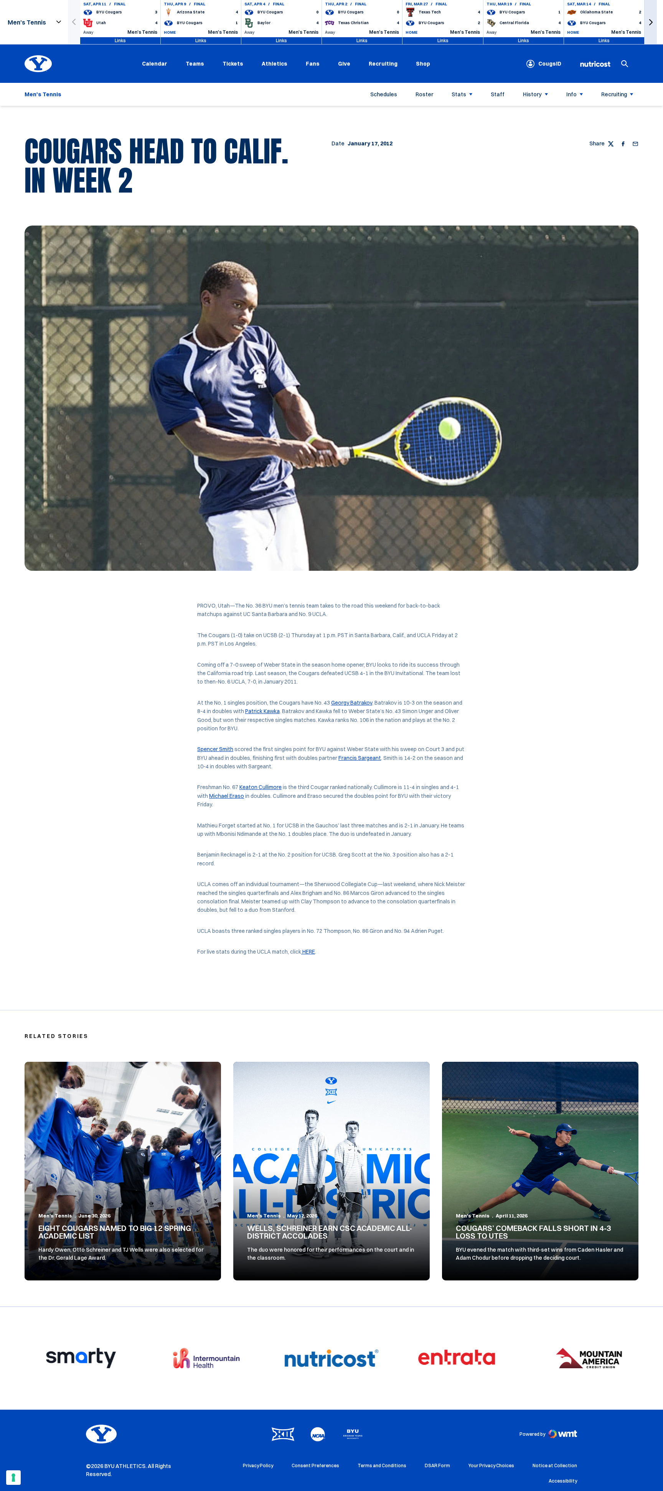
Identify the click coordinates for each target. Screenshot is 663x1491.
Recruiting (383, 63)
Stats (459, 94)
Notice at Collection (555, 1465)
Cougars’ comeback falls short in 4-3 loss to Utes (533, 1232)
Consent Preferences (315, 1465)
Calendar (154, 63)
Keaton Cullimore (260, 787)
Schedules (383, 94)
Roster (424, 94)
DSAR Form (437, 1465)
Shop (423, 63)
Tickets (233, 63)
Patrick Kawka (262, 711)
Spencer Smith (215, 749)
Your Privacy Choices (491, 1465)
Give (344, 63)
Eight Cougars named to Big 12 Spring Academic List (114, 1232)
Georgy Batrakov (351, 702)
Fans (313, 63)
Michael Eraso (226, 795)
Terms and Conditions (382, 1465)
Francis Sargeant (359, 758)
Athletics (274, 63)
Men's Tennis (55, 1216)
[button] (651, 22)
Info (571, 94)
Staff (498, 94)
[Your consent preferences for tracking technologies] (13, 1477)
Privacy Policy (258, 1465)
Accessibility (563, 1481)
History (532, 94)
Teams (195, 63)
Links (120, 40)
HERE (308, 951)
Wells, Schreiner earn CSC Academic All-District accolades (329, 1232)
